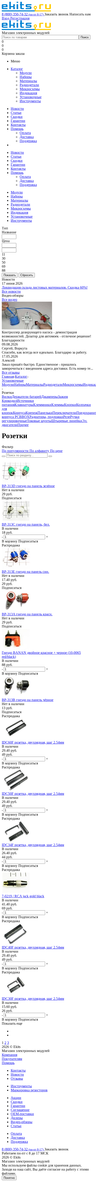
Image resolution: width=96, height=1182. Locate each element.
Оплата (25, 133)
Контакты (18, 125)
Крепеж (32, 413)
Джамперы (49, 397)
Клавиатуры (24, 405)
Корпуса (19, 413)
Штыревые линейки (66, 421)
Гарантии (18, 121)
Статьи (16, 113)
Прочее (23, 425)
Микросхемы (30, 89)
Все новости (11, 291)
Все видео (9, 299)
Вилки (7, 397)
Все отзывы (11, 372)
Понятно (9, 1178)
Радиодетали (29, 85)
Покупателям (12, 1059)
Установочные (31, 97)
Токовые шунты (39, 421)
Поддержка (28, 141)
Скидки (17, 117)
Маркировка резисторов (29, 1090)
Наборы (26, 77)
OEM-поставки (22, 1114)
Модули (26, 73)
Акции (16, 1098)
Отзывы (17, 1078)
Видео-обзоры (21, 1122)
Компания (9, 1055)
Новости (17, 109)
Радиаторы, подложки (46, 417)
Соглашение (20, 1110)
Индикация (28, 93)
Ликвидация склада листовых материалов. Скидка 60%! (45, 287)
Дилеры (17, 1118)
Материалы (28, 81)
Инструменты (30, 101)
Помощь (17, 129)
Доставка (27, 137)
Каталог (17, 69)
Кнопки (70, 405)
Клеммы (57, 405)
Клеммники (42, 405)
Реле (66, 417)
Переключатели (64, 413)
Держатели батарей (26, 397)
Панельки (45, 413)
